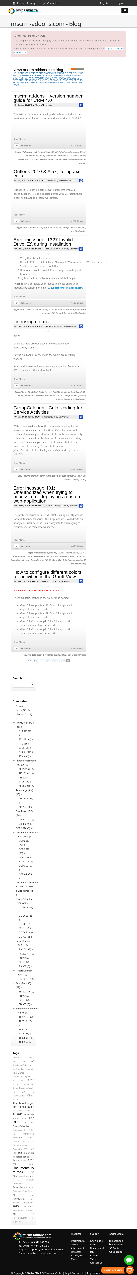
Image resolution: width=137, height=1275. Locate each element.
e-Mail (31, 1138)
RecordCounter (47, 159)
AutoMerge (58, 392)
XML (23, 1061)
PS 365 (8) (24, 966)
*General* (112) (24, 714)
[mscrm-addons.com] (23, 14)
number (25, 1203)
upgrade (30, 1069)
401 (63, 553)
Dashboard (30, 156)
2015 (31, 1130)
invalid (82, 396)
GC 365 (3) (25, 932)
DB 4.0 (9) (24, 824)
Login (120, 3)
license (59, 399)
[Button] (124, 10)
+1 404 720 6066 (40, 1245)
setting (83, 479)
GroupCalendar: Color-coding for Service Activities (48, 410)
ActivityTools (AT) (38, 249)
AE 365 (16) (25, 786)
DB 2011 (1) (25, 819)
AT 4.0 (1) (24, 756)
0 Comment (26, 146)
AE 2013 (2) (25, 773)
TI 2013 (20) (25, 1021)
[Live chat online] (129, 1260)
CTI (32, 1199)
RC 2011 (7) (25, 979)
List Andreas (75, 249)
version (82, 163)
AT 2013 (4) (25, 739)
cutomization (52, 476)
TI (85, 159)
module (52, 553)
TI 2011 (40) (25, 1017)
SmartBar (57, 560)
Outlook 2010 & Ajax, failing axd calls (47, 173)
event (15, 1099)
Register (104, 3)
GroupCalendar (78, 156)
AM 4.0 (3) (24, 807)
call (23, 1141)
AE (52, 152)
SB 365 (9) (24, 1004)
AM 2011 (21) (26, 798)
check (67, 392)
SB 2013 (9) (25, 991)
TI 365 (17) (25, 1038)
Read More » (19, 139)
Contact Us (53, 3)
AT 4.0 (39, 326)
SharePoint (29, 1206)
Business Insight (26, 1088)
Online (16, 1058)
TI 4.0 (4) (24, 1042)
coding (78, 476)
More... (75, 1259)
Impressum (93, 1273)
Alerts (30, 152)
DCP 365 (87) (26, 865)
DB (37, 156)
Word (31, 1164)
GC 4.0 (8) (24, 936)
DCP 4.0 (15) (26, 874)
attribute (35, 476)
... (41, 661)
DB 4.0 (45, 326)
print (32, 1203)
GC (68, 156)
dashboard (29, 1084)
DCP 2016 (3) (23, 828)
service (21, 1111)
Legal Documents (74, 1273)
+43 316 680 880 (40, 1242)
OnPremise (18, 1183)
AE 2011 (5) (25, 769)
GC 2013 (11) (26, 915)
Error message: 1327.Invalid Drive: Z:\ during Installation (43, 242)
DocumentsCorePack (55, 156)
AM (46, 392)
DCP (42, 156)
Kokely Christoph (68, 181)
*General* (39, 105)
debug (16, 1088)
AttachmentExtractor (69, 152)
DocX (22, 1080)
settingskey (18, 1210)
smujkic (49, 105)
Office (24, 1160)
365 (14, 1080)
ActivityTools (44, 152)
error (55, 227)
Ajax (43, 227)
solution (70, 476)
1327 (27, 309)
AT (56, 152)
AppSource (18, 1118)
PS (33, 159)
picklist (62, 476)
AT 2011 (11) (25, 731)
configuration (41, 309)
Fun (32, 1122)
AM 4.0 (49, 249)
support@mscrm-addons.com (66, 287)
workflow (30, 1111)
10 (63, 661)
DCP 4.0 (56, 249)
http (28, 560)
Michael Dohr (75, 506)
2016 (31, 1080)
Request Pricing (26, 3)
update (31, 1141)
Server (58, 159)
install (31, 1187)
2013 (16, 1206)
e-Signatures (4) (24, 890)
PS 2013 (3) (25, 953)
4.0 (35, 152)
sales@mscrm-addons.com (41, 1253)
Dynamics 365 (52, 396)
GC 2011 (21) (26, 907)
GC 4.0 (37, 181)
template (17, 1137)
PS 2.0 (19, 1092)
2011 (20, 1114)
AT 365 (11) (25, 752)
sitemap (32, 227)
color (42, 476)
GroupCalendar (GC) (49, 181)
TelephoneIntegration (73, 159)
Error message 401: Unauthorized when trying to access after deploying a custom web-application (47, 494)
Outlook (82, 227)
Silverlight (29, 1210)
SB (50, 560)
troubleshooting (78, 231)
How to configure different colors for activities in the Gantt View (47, 574)
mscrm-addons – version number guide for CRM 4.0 (48, 98)
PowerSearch (24, 159)
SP (14, 1111)
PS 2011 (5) (25, 949)
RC (37, 159)
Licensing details (31, 321)
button (15, 1084)
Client (83, 152)
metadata (43, 553)
